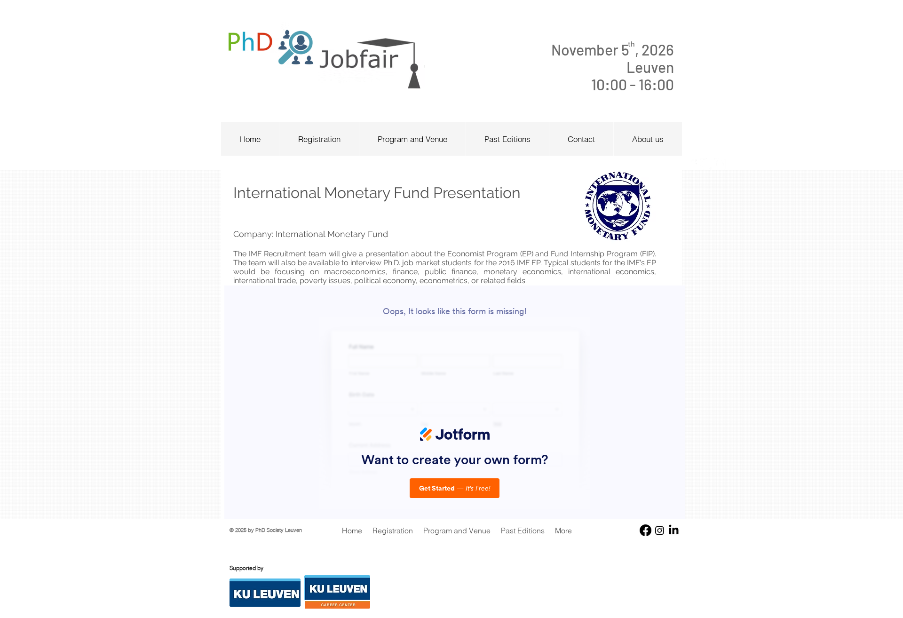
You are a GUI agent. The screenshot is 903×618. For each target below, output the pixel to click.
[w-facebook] (691, 164)
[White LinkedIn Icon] (720, 164)
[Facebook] (645, 530)
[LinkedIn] (674, 530)
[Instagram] (659, 530)
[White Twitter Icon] (706, 164)
